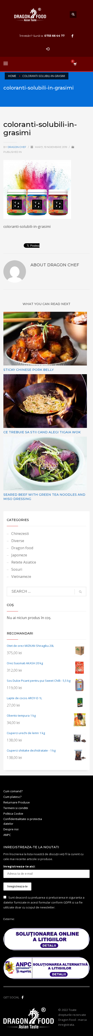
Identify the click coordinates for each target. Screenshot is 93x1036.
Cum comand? (13, 791)
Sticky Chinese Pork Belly (28, 370)
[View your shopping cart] (74, 64)
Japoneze (19, 555)
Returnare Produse (16, 802)
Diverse (17, 540)
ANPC (7, 835)
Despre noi (11, 829)
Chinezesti (20, 533)
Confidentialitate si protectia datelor (22, 821)
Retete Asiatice (23, 562)
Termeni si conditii (15, 808)
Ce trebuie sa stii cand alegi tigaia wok (42, 432)
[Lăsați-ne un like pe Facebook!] (22, 997)
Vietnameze (21, 576)
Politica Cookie (13, 814)
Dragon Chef (17, 147)
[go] (80, 591)
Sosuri (16, 569)
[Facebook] (72, 35)
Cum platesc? (12, 797)
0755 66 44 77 (54, 35)
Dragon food (22, 547)
